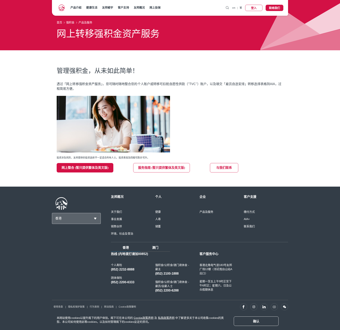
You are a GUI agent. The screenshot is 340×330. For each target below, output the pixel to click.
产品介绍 (75, 7)
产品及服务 (206, 211)
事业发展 (116, 219)
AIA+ (247, 219)
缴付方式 (249, 211)
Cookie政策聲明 (127, 306)
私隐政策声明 (166, 317)
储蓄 (158, 226)
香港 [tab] (126, 247)
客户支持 (123, 7)
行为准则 (94, 306)
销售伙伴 (116, 226)
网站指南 (109, 306)
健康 (158, 211)
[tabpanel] (199, 274)
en (233, 7)
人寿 (158, 219)
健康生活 (91, 7)
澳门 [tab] (155, 247)
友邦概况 (139, 7)
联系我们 (249, 226)
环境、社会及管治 (122, 233)
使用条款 (58, 306)
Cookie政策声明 (143, 317)
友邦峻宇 (107, 7)
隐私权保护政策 (76, 306)
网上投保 (155, 7)
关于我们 (116, 211)
